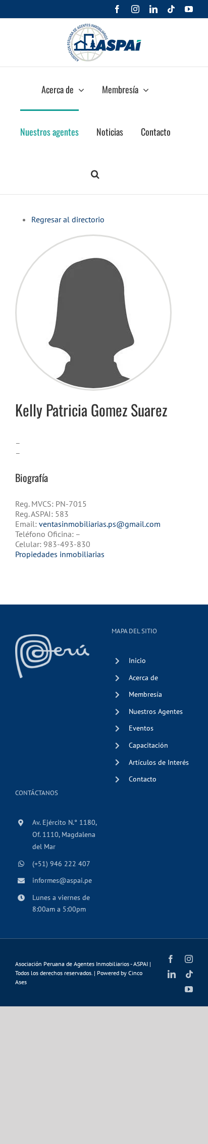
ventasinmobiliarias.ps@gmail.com (100, 524)
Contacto (143, 779)
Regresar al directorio (68, 219)
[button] (95, 173)
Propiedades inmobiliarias (60, 554)
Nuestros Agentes (156, 711)
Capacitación (148, 745)
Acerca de (143, 677)
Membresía (145, 694)
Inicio (137, 660)
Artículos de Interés (159, 762)
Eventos (141, 728)
